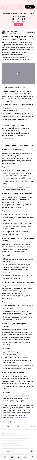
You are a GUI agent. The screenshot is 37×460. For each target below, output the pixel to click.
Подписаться (31, 32)
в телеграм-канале (20, 418)
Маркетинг (9, 33)
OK (32, 451)
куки (13, 451)
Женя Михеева (11, 31)
